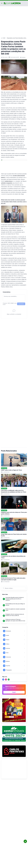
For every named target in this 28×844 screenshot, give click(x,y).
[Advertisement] (14, 21)
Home (3, 38)
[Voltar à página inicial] (25, 841)
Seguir (14, 692)
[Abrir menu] (1, 3)
